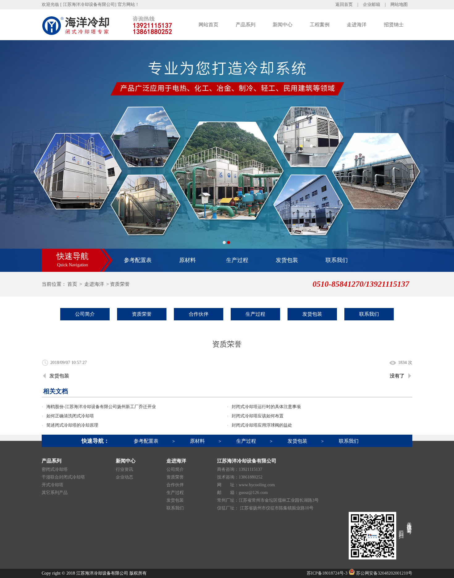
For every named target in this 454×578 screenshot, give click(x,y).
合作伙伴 (198, 314)
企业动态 (124, 477)
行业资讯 (124, 469)
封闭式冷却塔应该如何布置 (258, 416)
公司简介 (85, 314)
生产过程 (237, 260)
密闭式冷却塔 (55, 469)
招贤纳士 (394, 24)
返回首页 (344, 4)
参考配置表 (138, 260)
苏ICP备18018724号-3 (327, 573)
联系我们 (337, 260)
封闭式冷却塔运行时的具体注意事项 (266, 406)
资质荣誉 (120, 284)
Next (443, 156)
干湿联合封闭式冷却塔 (63, 477)
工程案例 (320, 24)
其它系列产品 (55, 492)
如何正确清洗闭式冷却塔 (70, 416)
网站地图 (399, 4)
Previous (11, 156)
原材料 (187, 260)
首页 (72, 284)
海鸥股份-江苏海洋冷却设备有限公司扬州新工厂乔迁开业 (101, 406)
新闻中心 (282, 24)
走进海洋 (357, 24)
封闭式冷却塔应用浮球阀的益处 (262, 425)
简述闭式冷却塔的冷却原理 (72, 425)
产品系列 (245, 24)
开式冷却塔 (52, 485)
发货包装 (287, 260)
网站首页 (208, 24)
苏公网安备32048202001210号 (383, 573)
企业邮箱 (371, 4)
